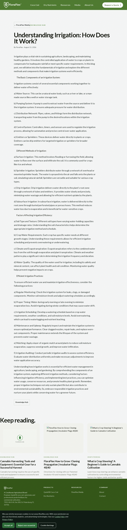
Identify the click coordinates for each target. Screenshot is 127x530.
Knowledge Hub (22, 402)
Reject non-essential (26, 525)
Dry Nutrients (49, 496)
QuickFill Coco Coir (51, 492)
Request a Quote (112, 5)
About (101, 492)
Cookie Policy (60, 517)
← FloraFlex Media (22, 25)
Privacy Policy (7, 519)
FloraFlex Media (77, 492)
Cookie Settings (47, 525)
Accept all (8, 525)
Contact (102, 496)
